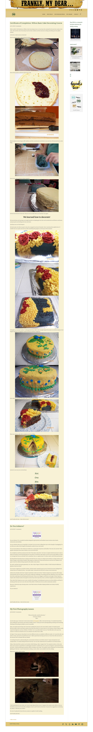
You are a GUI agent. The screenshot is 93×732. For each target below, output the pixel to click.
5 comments (18, 529)
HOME (43, 14)
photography (36, 620)
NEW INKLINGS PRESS (59, 14)
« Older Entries (13, 719)
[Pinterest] (79, 10)
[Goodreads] (73, 10)
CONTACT (76, 14)
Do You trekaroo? (17, 526)
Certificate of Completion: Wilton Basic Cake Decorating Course (36, 23)
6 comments (18, 26)
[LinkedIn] (75, 10)
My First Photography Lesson (22, 609)
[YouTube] (77, 10)
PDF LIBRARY (69, 14)
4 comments (18, 612)
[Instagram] (81, 10)
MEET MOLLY (50, 14)
